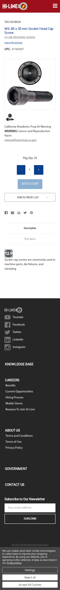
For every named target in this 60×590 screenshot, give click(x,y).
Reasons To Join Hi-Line (20, 409)
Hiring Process (14, 397)
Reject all (30, 577)
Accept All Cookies (30, 585)
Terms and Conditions (19, 436)
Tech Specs (30, 239)
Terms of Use (14, 442)
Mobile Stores (14, 403)
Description (30, 228)
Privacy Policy (14, 447)
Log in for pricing (13, 43)
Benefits (11, 385)
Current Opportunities (19, 391)
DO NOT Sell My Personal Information (30, 545)
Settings (30, 570)
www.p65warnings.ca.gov (20, 140)
